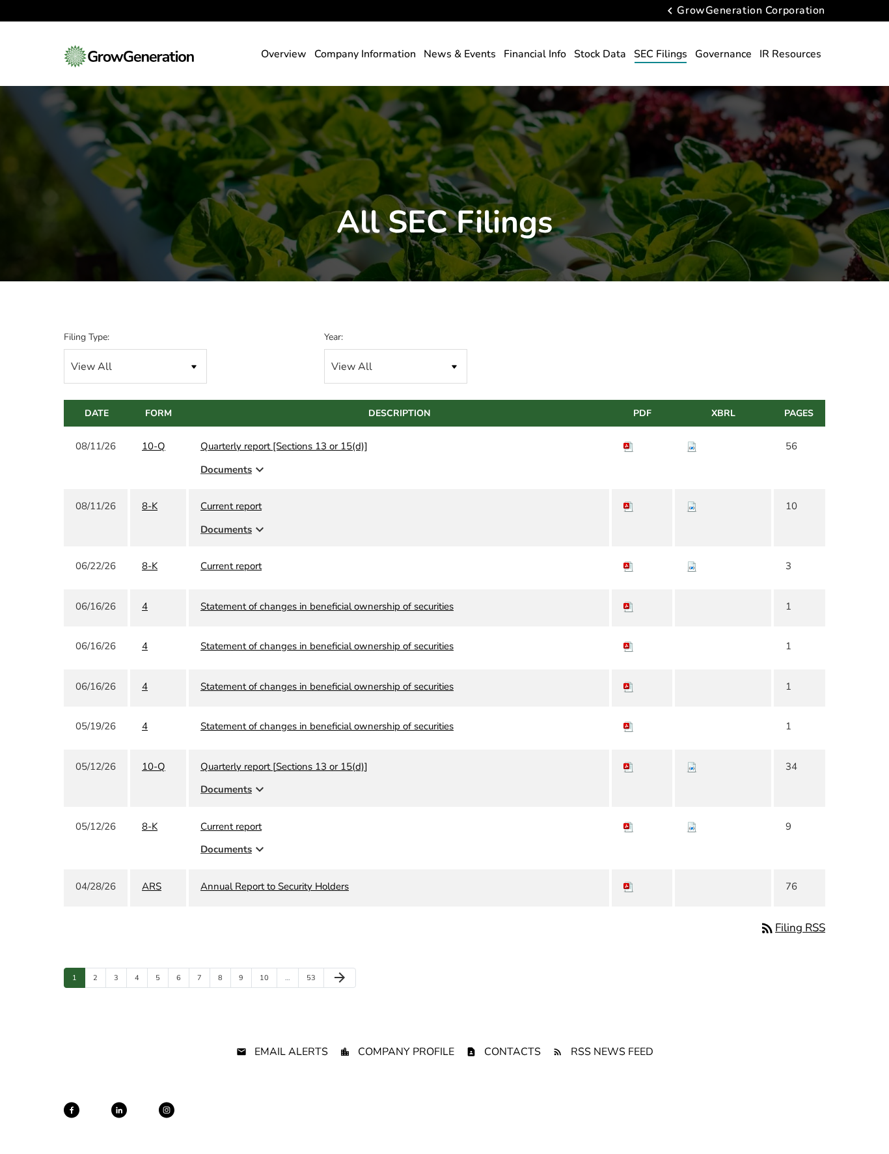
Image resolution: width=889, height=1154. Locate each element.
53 (314, 977)
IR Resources (790, 54)
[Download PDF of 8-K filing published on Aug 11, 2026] (628, 506)
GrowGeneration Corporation (751, 11)
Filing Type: (86, 337)
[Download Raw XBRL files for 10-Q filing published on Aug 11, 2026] (692, 446)
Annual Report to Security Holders (274, 886)
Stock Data (600, 54)
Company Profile (406, 1052)
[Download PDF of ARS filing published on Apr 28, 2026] (628, 886)
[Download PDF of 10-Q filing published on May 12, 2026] (628, 766)
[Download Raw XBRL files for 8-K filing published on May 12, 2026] (692, 826)
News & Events (460, 54)
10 (267, 977)
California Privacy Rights (577, 1122)
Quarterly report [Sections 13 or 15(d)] (284, 446)
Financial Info (535, 54)
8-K (149, 506)
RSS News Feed (612, 1052)
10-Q (153, 446)
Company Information (365, 54)
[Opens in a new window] (71, 1110)
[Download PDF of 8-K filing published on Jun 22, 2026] (628, 565)
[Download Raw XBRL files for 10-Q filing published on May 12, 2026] (692, 766)
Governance (723, 54)
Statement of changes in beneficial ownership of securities (327, 606)
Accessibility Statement (674, 1122)
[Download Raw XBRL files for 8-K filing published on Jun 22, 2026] (692, 565)
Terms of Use (497, 1122)
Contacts (512, 1052)
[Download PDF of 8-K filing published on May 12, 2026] (628, 826)
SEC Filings (660, 54)
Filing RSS (792, 927)
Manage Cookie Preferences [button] (777, 1122)
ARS (151, 886)
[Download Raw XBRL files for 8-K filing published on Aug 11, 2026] (692, 506)
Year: (333, 337)
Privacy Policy (343, 1122)
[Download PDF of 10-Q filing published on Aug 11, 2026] (628, 446)
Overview (284, 54)
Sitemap (447, 1122)
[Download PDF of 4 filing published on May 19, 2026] (628, 726)
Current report (231, 506)
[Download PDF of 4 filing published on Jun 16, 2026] (628, 606)
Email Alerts (291, 1052)
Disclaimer (400, 1122)
